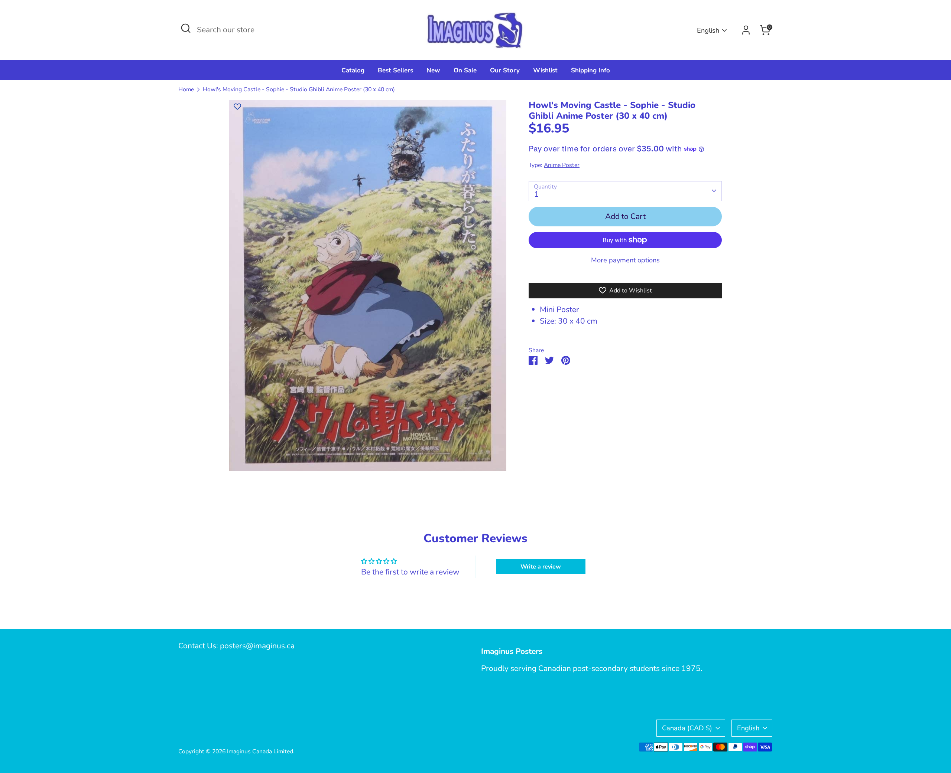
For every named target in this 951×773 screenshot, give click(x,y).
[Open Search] (185, 28)
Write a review (540, 567)
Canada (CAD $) (687, 728)
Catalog (352, 70)
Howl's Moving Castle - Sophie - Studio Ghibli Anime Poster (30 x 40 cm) (299, 89)
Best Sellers (395, 70)
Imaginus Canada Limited (260, 751)
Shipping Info (590, 70)
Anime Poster (562, 165)
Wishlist (545, 70)
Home (186, 89)
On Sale (465, 70)
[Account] (746, 30)
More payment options (625, 260)
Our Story (505, 70)
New (433, 70)
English (708, 30)
